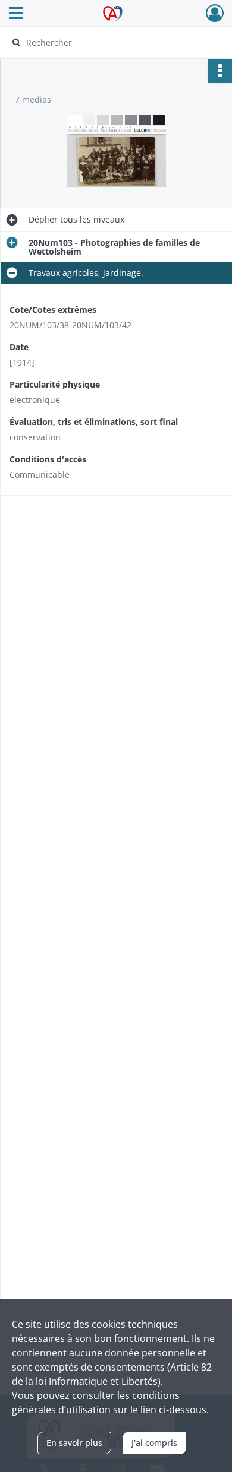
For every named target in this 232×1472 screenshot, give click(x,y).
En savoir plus (74, 1442)
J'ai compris (154, 1442)
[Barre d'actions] (220, 71)
